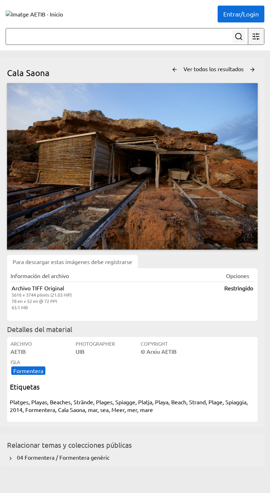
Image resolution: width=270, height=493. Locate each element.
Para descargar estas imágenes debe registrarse (72, 261)
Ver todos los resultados (214, 68)
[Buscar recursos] (238, 36)
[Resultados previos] (174, 70)
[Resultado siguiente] (252, 70)
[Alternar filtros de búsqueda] (256, 36)
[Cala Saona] (132, 166)
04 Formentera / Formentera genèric (61, 457)
